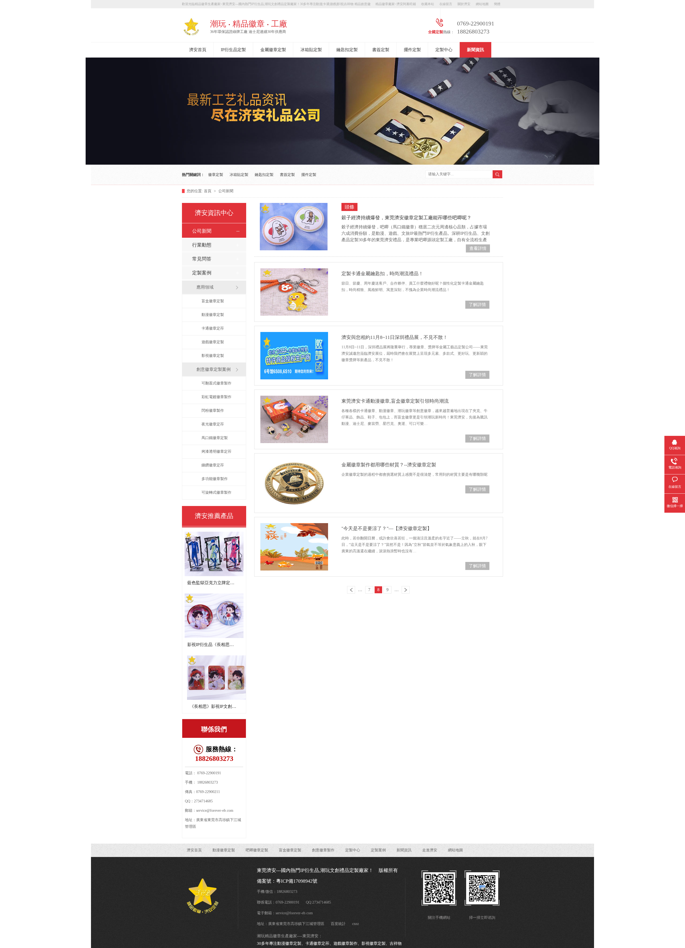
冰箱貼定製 (311, 49)
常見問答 (201, 259)
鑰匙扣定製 (347, 49)
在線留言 (445, 4)
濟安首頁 (197, 49)
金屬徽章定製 (273, 49)
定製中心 (443, 49)
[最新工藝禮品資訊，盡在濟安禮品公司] (342, 163)
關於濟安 (464, 4)
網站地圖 (482, 4)
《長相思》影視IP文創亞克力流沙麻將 (226, 706)
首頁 (208, 191)
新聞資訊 (475, 49)
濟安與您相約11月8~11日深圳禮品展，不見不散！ (394, 337)
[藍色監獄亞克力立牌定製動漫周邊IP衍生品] (214, 554)
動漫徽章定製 (212, 315)
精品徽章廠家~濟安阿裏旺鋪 (395, 4)
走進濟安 (429, 850)
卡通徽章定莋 (212, 328)
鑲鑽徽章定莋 (212, 465)
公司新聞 (225, 191)
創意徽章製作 (323, 850)
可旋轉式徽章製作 (216, 492)
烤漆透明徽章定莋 (216, 452)
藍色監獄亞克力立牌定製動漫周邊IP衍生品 (227, 582)
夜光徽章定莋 (212, 424)
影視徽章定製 (212, 356)
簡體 (497, 4)
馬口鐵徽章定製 (214, 438)
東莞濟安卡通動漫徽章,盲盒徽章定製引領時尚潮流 (395, 401)
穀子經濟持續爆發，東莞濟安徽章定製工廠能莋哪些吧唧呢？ (406, 217)
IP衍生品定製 (233, 49)
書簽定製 (380, 49)
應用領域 (205, 287)
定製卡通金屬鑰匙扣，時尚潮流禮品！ (382, 273)
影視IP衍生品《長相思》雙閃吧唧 (219, 644)
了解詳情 (477, 304)
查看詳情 (477, 248)
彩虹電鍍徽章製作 (216, 397)
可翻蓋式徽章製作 (216, 383)
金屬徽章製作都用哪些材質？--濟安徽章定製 (388, 464)
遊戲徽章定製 (212, 342)
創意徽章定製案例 (213, 369)
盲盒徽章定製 (212, 301)
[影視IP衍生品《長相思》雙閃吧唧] (214, 616)
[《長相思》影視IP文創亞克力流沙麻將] (216, 677)
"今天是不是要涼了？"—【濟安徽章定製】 (386, 528)
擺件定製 (412, 49)
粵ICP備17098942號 (296, 881)
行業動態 (201, 245)
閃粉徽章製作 (212, 411)
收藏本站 (427, 4)
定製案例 (201, 272)
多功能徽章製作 (214, 479)
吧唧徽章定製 (257, 850)
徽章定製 (215, 175)
